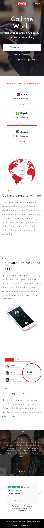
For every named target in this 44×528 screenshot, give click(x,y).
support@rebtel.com (33, 522)
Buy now (22, 104)
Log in (37, 4)
